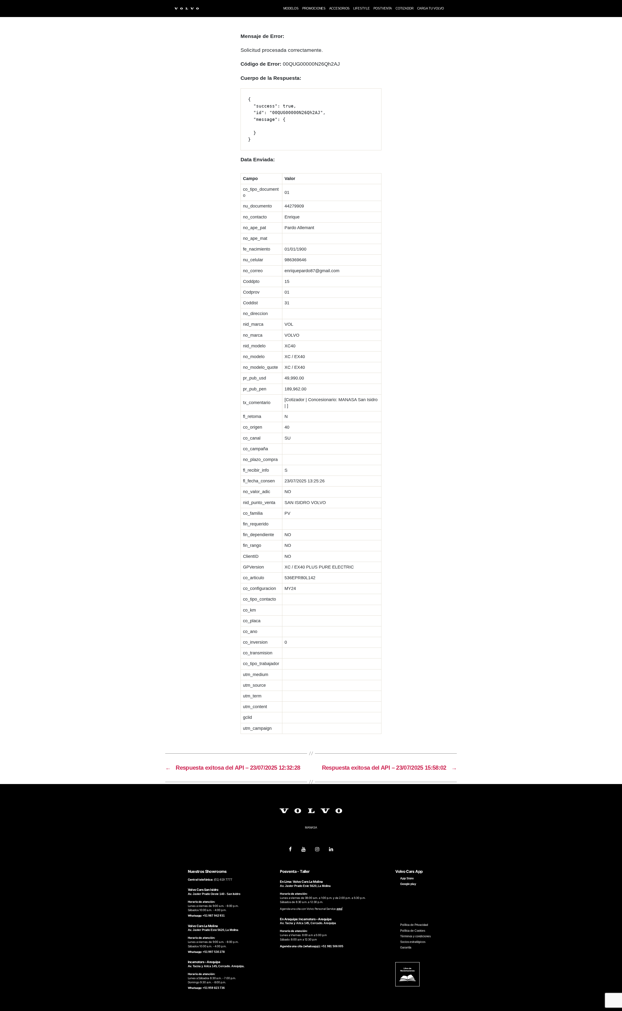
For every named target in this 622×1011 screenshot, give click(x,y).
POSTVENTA (382, 8)
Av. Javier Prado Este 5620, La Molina (213, 930)
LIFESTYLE (361, 8)
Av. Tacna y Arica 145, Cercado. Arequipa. (216, 966)
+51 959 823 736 (214, 988)
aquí (339, 909)
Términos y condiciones (415, 936)
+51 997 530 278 (214, 952)
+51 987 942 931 (214, 915)
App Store (407, 878)
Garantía (405, 947)
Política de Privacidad (414, 925)
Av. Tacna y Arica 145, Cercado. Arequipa (308, 923)
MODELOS (291, 8)
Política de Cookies (412, 930)
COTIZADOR (405, 8)
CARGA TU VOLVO (430, 8)
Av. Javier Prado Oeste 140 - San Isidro (214, 894)
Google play (408, 884)
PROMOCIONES (314, 8)
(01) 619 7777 (223, 879)
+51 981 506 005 (332, 946)
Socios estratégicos (412, 942)
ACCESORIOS (339, 8)
